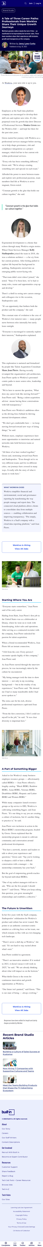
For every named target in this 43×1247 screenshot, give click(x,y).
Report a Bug (7, 1176)
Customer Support (10, 1167)
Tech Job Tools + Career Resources (16, 1180)
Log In (38, 3)
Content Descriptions (11, 1142)
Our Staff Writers (9, 1138)
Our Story (6, 1129)
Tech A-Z (5, 1189)
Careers (5, 1133)
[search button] (25, 3)
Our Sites (6, 1199)
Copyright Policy (22, 1215)
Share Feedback (8, 1171)
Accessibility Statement (21, 1211)
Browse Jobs (7, 1185)
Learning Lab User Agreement (21, 1207)
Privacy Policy (21, 1219)
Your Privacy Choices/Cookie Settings (21, 1227)
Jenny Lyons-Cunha (27, 43)
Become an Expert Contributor (15, 1157)
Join (31, 3)
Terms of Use (21, 1223)
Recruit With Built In (10, 1152)
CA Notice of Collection (21, 1230)
